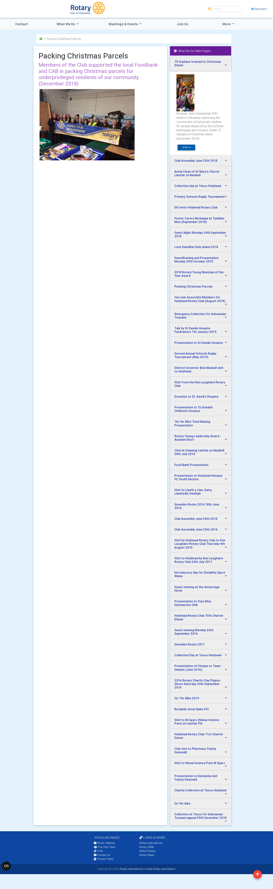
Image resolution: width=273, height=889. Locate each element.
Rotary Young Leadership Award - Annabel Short (197, 437)
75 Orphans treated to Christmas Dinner (197, 63)
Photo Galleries (105, 843)
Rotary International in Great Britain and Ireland (146, 869)
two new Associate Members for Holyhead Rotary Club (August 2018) (199, 299)
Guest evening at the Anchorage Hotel (197, 588)
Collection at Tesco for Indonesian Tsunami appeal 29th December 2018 (200, 816)
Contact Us (103, 855)
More (226, 24)
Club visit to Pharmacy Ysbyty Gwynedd (195, 750)
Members (261, 9)
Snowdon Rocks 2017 (189, 644)
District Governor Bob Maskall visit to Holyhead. (198, 369)
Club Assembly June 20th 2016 (196, 529)
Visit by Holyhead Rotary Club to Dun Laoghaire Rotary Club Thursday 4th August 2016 (199, 543)
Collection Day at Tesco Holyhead (197, 655)
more (185, 147)
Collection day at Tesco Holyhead (197, 186)
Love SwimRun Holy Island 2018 (196, 247)
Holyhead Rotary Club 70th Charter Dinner (198, 617)
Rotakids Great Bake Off (191, 709)
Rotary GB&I (146, 847)
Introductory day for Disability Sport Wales (199, 574)
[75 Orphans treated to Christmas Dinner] (185, 92)
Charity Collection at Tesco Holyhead (200, 790)
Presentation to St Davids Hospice (198, 343)
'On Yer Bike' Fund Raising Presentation (192, 423)
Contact (21, 24)
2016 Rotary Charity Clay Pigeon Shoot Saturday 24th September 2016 (197, 683)
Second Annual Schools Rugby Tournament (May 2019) (195, 355)
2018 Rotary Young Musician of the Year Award (199, 274)
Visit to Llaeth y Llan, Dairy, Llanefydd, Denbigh (193, 491)
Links (100, 851)
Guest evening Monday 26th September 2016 (193, 631)
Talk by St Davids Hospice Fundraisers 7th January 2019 (195, 330)
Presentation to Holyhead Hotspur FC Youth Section (198, 477)
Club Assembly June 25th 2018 (195, 160)
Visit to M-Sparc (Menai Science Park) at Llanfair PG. (196, 721)
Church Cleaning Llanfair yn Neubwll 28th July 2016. (199, 452)
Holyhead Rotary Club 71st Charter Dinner (198, 736)
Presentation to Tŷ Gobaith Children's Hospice (193, 409)
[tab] (200, 63)
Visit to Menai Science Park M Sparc (199, 763)
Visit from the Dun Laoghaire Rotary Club (199, 384)
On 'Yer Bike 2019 (186, 698)
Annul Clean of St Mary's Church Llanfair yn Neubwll (196, 173)
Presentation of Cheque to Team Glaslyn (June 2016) (197, 667)
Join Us (182, 24)
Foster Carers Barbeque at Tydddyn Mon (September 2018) (199, 220)
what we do (66, 24)
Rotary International (150, 843)
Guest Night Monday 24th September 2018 (200, 234)
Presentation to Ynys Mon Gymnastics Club (192, 603)
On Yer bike (182, 803)
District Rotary (147, 851)
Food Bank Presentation (191, 465)
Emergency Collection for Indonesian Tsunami (200, 315)
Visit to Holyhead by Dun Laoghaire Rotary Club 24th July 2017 (198, 560)
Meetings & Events (124, 24)
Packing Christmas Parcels (193, 286)
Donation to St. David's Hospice (196, 396)
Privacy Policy (105, 859)
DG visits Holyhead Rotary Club (195, 207)
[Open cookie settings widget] (6, 866)
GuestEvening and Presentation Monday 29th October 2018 (196, 259)
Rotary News (146, 855)
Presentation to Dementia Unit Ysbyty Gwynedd (195, 777)
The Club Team (107, 847)
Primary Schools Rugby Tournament (199, 196)
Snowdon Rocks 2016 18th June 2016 (196, 506)
